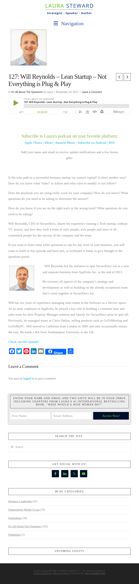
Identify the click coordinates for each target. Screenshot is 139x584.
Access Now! (111, 416)
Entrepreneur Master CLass (24, 509)
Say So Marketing (95, 573)
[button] (69, 23)
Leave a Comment (92, 92)
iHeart (49, 142)
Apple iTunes (33, 142)
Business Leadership (20, 501)
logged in (28, 378)
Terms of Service (42, 573)
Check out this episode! (23, 342)
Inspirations (15, 518)
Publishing (14, 534)
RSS (112, 142)
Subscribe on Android (92, 142)
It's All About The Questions (27, 92)
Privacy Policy (61, 573)
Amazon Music (65, 142)
